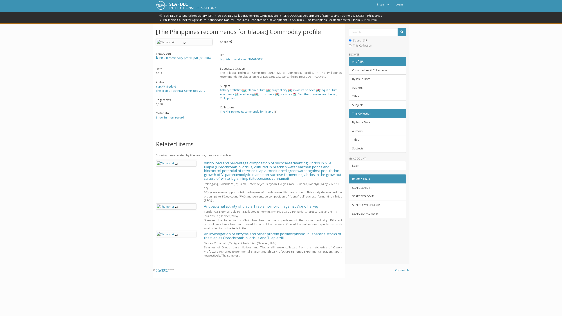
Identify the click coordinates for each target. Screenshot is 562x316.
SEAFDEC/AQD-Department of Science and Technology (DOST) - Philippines (332, 16)
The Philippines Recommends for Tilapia (333, 20)
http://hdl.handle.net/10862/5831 (241, 59)
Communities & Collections (369, 70)
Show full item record (170, 117)
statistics (286, 94)
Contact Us (402, 270)
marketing (247, 94)
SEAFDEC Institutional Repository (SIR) (188, 16)
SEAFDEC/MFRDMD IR (366, 205)
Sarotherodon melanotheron (317, 94)
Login (355, 165)
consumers (266, 94)
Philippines (227, 98)
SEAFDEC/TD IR (361, 188)
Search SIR (360, 40)
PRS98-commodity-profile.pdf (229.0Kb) (185, 58)
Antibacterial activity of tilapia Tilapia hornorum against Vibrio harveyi (261, 206)
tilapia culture (257, 90)
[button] (383, 4)
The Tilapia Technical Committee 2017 (180, 91)
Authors (357, 88)
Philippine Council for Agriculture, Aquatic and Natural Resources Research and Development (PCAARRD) (232, 20)
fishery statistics (231, 90)
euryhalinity (279, 90)
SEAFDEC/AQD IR (363, 196)
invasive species (304, 90)
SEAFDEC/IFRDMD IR (365, 213)
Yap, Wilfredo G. (166, 86)
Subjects (358, 105)
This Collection (362, 45)
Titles (355, 96)
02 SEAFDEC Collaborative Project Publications (248, 16)
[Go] (402, 32)
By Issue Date (361, 79)
